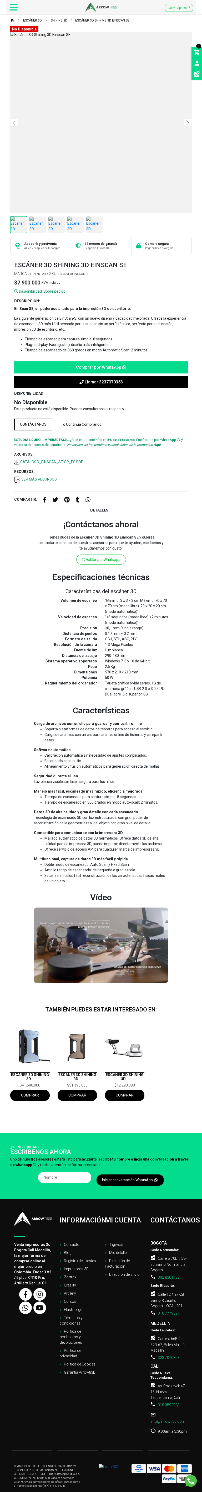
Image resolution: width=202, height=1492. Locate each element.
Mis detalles (119, 1253)
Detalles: (99, 510)
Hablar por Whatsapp (102, 559)
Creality (70, 1285)
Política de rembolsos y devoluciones (71, 1337)
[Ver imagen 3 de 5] (56, 224)
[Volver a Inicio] (12, 21)
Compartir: (25, 499)
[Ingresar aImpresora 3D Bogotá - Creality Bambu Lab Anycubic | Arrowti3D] (196, 63)
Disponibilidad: (29, 393)
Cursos (70, 1301)
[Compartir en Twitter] (55, 500)
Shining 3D (58, 20)
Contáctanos (33, 424)
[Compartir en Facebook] (44, 500)
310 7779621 (169, 1313)
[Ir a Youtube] (39, 1307)
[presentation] (14, 122)
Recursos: (24, 472)
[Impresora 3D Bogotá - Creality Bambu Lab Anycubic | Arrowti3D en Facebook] (25, 1294)
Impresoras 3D (76, 1269)
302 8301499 (169, 1277)
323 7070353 (169, 1358)
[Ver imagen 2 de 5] (37, 224)
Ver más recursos (39, 479)
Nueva (179, 8)
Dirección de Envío (124, 1274)
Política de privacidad (70, 1353)
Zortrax (70, 1277)
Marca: (21, 274)
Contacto (71, 1244)
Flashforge (73, 1310)
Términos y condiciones (71, 1320)
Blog (68, 1253)
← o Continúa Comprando (80, 424)
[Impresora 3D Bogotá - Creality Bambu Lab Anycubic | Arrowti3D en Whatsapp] (25, 1307)
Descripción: (27, 301)
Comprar (30, 1095)
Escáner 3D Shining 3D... (30, 1077)
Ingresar (116, 1244)
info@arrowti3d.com (167, 1421)
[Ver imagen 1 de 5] (18, 224)
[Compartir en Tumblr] (77, 500)
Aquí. (157, 445)
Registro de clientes (80, 1261)
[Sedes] (196, 74)
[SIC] (108, 1469)
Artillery (70, 1293)
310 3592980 (169, 1405)
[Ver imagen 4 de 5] (75, 224)
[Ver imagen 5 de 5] (94, 224)
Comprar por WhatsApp (99, 367)
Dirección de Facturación (117, 1263)
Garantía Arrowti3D (79, 1372)
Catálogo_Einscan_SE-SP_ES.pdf (51, 462)
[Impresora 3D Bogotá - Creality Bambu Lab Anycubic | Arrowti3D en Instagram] (39, 1294)
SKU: (53, 274)
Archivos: (24, 454)
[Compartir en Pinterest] (67, 500)
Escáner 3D (32, 20)
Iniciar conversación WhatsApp (128, 1180)
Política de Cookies (79, 1364)
